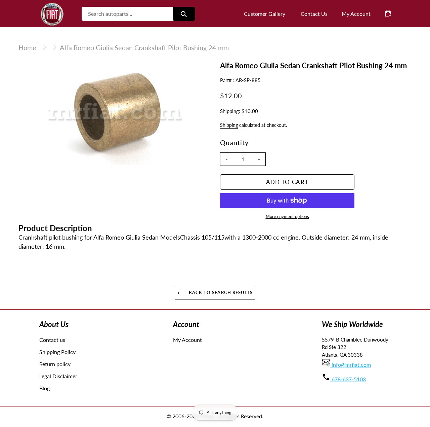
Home (27, 47)
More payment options (287, 216)
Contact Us (314, 13)
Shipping (229, 125)
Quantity (234, 142)
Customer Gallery (264, 13)
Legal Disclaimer (58, 376)
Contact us (52, 339)
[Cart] (388, 13)
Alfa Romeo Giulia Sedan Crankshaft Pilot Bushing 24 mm (144, 47)
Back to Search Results (220, 292)
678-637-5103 (348, 379)
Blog (44, 388)
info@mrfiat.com (350, 364)
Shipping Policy (57, 352)
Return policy (55, 364)
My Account (187, 339)
